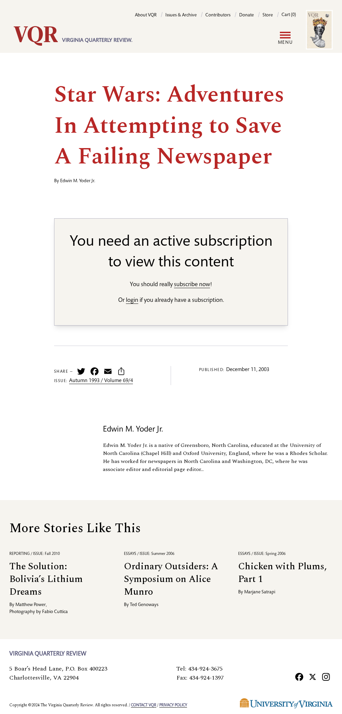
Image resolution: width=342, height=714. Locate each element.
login (132, 301)
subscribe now (192, 285)
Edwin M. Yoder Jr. (77, 181)
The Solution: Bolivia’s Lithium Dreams (46, 579)
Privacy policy (173, 705)
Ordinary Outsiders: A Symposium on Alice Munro (171, 579)
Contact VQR (143, 705)
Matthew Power (30, 605)
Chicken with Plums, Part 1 (282, 572)
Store (268, 15)
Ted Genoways (144, 605)
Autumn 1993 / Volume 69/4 (101, 381)
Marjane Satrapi (259, 592)
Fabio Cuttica (55, 612)
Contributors (217, 15)
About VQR (146, 15)
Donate (246, 15)
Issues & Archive (181, 15)
